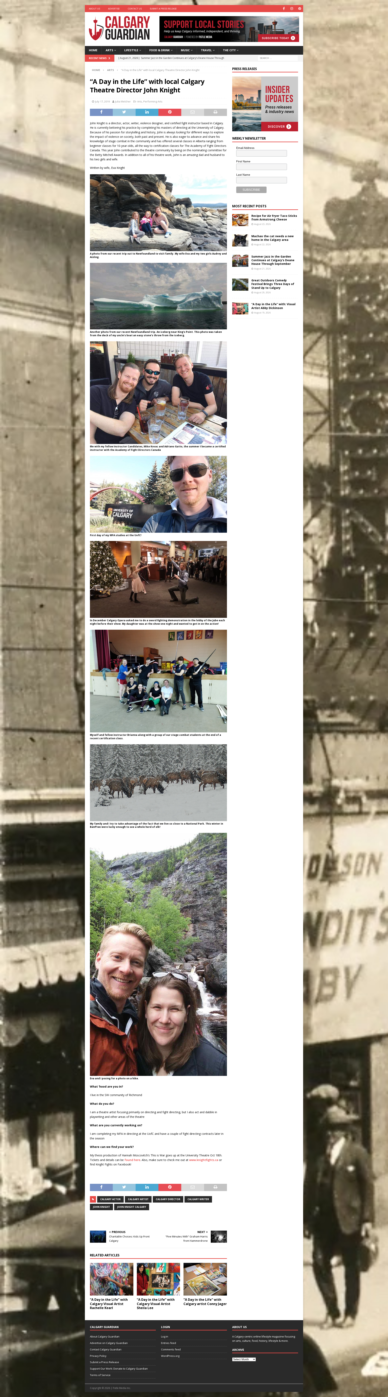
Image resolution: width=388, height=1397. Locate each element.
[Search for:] (278, 58)
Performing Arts (152, 101)
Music (185, 50)
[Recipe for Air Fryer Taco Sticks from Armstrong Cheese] (240, 220)
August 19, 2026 (262, 312)
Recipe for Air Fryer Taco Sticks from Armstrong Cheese (274, 217)
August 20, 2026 (262, 292)
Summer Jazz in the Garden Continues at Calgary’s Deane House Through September (272, 260)
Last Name (243, 174)
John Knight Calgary (131, 1207)
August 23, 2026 (262, 224)
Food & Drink (159, 50)
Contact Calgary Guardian (105, 1349)
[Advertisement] (262, 384)
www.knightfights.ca (203, 1160)
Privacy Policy (98, 1356)
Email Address (245, 147)
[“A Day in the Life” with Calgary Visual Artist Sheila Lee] (158, 1279)
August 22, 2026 (262, 244)
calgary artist (138, 1199)
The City (229, 50)
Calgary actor (110, 1199)
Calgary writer (198, 1199)
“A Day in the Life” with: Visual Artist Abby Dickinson (273, 306)
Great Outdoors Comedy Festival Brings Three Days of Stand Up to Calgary (272, 283)
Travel (206, 50)
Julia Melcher (123, 101)
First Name (243, 161)
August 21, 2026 (262, 268)
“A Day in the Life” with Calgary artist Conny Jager (205, 1301)
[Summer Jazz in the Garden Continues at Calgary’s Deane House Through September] (240, 261)
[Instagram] (291, 8)
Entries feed (168, 1343)
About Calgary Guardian (104, 1336)
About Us (94, 8)
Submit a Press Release (163, 8)
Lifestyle (131, 50)
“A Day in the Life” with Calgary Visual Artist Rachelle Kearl (109, 1303)
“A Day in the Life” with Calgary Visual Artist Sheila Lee (156, 1303)
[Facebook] (283, 8)
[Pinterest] (299, 8)
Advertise (114, 8)
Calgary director (168, 1199)
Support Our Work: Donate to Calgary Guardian (119, 1368)
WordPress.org (170, 1356)
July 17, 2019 (102, 101)
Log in (164, 1336)
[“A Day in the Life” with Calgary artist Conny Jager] (205, 1279)
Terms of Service (100, 1375)
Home (93, 50)
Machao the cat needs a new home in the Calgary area (272, 238)
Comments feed (171, 1349)
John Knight (101, 1207)
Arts (109, 50)
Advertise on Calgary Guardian (109, 1343)
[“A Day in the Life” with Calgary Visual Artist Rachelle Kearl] (111, 1279)
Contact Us (135, 8)
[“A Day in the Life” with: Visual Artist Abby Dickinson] (240, 308)
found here (132, 1160)
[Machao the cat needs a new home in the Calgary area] (240, 240)
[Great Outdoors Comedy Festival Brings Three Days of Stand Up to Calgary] (240, 285)
